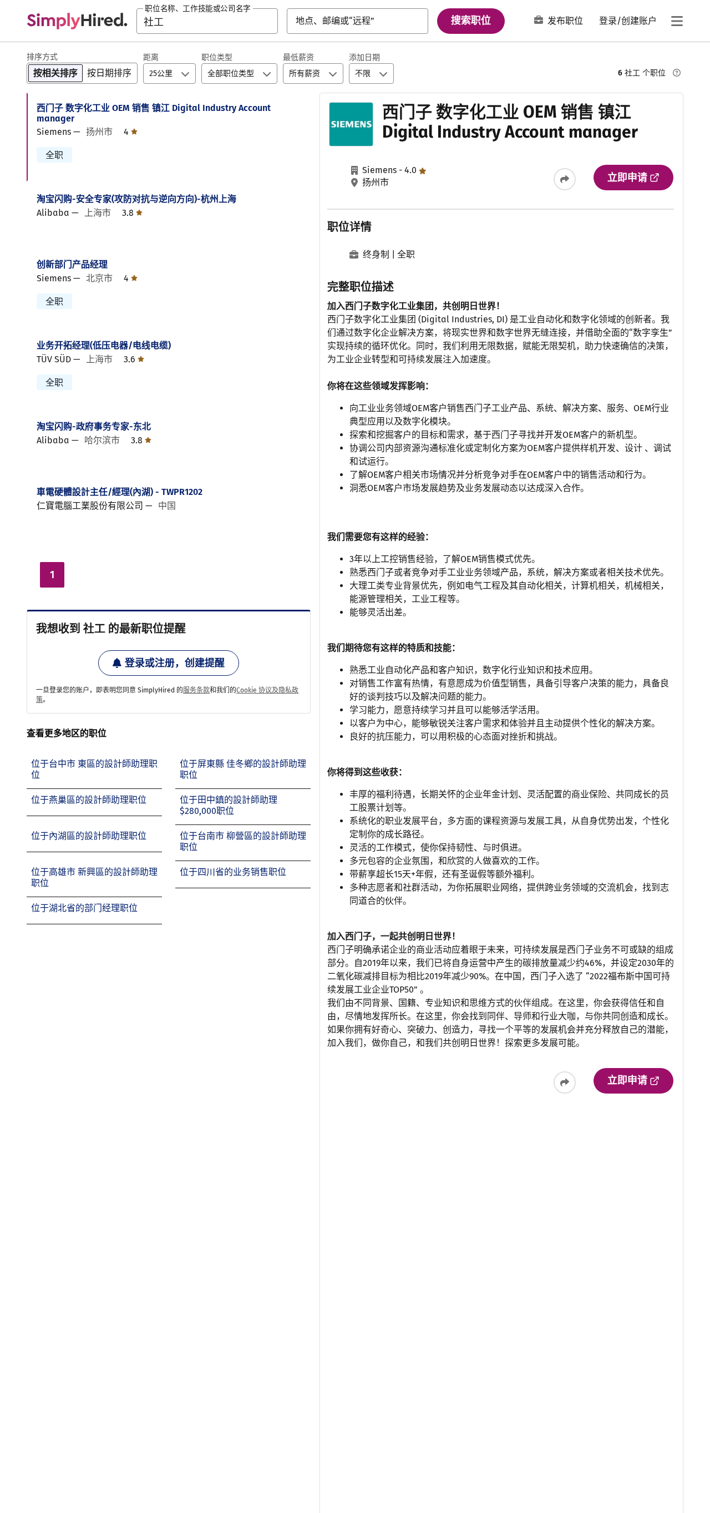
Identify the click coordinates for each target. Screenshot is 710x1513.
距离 (151, 57)
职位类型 (216, 57)
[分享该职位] (565, 179)
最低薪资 (298, 57)
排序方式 (42, 57)
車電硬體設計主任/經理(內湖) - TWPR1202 (119, 492)
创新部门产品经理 (72, 264)
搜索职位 (471, 20)
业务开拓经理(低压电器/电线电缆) (104, 345)
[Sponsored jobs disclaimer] (676, 72)
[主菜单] (676, 21)
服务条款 (196, 690)
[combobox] (207, 21)
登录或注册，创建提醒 (175, 663)
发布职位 (565, 21)
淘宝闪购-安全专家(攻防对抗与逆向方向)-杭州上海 (136, 199)
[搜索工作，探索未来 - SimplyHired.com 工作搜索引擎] (77, 21)
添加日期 (364, 57)
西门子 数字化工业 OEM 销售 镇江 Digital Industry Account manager (154, 113)
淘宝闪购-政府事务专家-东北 (94, 426)
